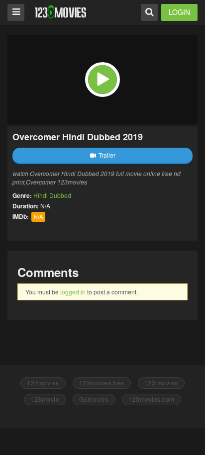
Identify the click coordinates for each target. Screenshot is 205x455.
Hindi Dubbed (52, 195)
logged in (73, 291)
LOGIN (179, 12)
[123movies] (60, 11)
